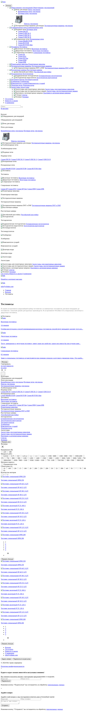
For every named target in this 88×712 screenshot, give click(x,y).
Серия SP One (23, 58)
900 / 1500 (70, 460)
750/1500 (60, 460)
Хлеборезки (5, 424)
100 (9, 468)
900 (19, 458)
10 (4, 468)
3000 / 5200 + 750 (78, 458)
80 (85, 468)
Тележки (25, 97)
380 (10, 452)
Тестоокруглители (7, 422)
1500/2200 (78, 456)
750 (7, 458)
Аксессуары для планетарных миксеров (59, 89)
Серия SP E (22, 56)
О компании (9, 103)
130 (15, 468)
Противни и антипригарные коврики (57, 93)
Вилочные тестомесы (39, 49)
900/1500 (80, 460)
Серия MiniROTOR (25, 41)
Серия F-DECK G (24, 35)
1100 (25, 458)
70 (80, 468)
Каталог (8, 5)
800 (13, 458)
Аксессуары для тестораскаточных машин (62, 91)
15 (20, 468)
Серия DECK (23, 31)
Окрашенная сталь (10, 464)
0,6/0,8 (6, 456)
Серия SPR (22, 62)
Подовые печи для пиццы (27, 13)
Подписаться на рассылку (21, 659)
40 (67, 468)
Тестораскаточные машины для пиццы (58, 26)
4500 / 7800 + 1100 (20, 460)
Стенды (24, 95)
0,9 (18, 456)
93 (4, 470)
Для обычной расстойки (42, 72)
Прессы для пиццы (31, 24)
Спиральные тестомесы (41, 52)
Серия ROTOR (23, 43)
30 (52, 468)
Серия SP (21, 54)
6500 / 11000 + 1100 (37, 460)
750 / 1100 (51, 460)
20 (30, 468)
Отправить (5, 705)
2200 (57, 458)
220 (4, 452)
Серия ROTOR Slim (25, 45)
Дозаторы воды (6, 428)
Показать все (6, 442)
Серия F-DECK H (24, 37)
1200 (31, 458)
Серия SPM (22, 60)
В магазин (4, 108)
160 (25, 468)
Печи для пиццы (34, 9)
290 (47, 468)
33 (56, 468)
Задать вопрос (6, 659)
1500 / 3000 (52, 456)
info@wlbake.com (11, 655)
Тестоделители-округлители (46, 78)
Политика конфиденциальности (12, 666)
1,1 (31, 456)
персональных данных (56, 685)
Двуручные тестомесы (40, 51)
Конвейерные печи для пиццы (29, 11)
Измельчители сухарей (9, 426)
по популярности (7, 366)
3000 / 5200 (65, 458)
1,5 (36, 456)
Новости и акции (11, 101)
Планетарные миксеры (9, 407)
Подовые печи (32, 29)
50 (71, 468)
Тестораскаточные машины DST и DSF (59, 68)
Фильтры (4, 362)
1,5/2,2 (43, 456)
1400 (38, 458)
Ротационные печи (37, 39)
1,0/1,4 (24, 456)
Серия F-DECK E (24, 33)
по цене (4, 368)
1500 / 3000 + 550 (65, 456)
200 (35, 468)
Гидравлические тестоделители (50, 76)
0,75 (13, 456)
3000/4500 (7, 460)
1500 (44, 458)
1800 (50, 458)
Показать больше (7, 559)
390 (62, 468)
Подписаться (6, 681)
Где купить (9, 99)
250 (41, 468)
